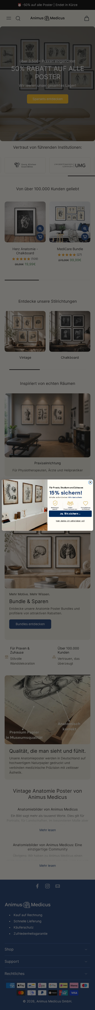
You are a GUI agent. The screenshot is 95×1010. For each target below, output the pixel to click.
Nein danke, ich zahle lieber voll (70, 520)
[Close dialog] (90, 482)
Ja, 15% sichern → (70, 513)
